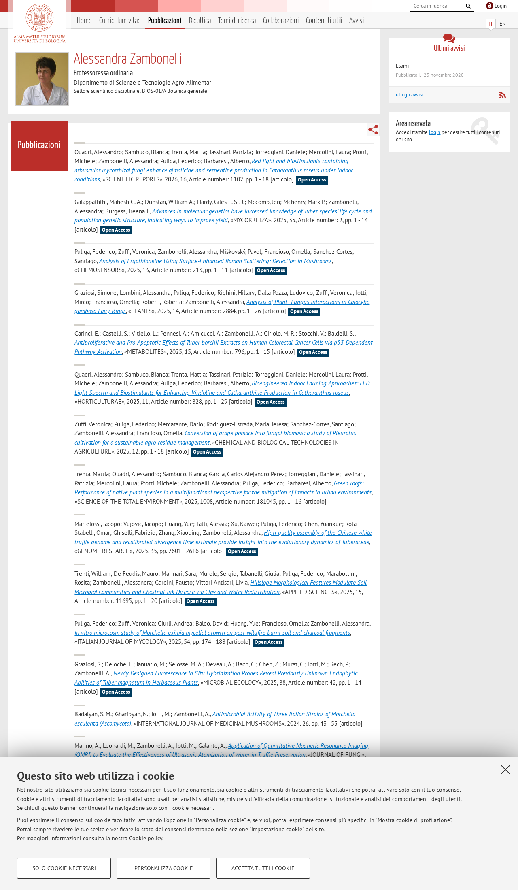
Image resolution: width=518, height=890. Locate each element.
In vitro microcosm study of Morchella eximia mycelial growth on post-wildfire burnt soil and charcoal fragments (212, 633)
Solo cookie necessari (64, 868)
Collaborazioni (281, 21)
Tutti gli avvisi (408, 94)
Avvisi (356, 21)
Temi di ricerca (237, 21)
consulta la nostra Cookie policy (122, 838)
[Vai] (468, 6)
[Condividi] (373, 129)
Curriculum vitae (120, 21)
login (434, 132)
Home (84, 21)
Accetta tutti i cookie (263, 868)
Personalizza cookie (163, 868)
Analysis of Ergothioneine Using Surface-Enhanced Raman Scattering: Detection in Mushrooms (215, 261)
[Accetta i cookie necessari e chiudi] (505, 769)
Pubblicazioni (165, 21)
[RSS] (502, 95)
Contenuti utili (324, 21)
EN (502, 23)
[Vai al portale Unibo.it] (39, 23)
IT (490, 23)
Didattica (200, 21)
